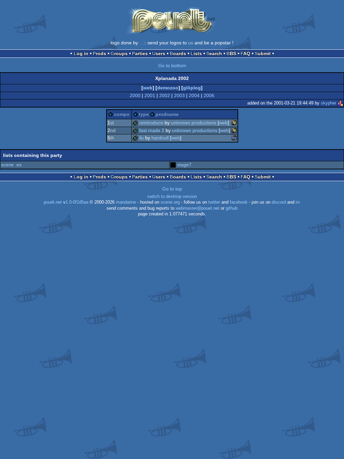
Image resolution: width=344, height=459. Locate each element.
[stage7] (173, 164)
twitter (214, 202)
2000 (135, 95)
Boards (178, 53)
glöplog (192, 87)
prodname (167, 114)
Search (214, 53)
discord (279, 202)
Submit (263, 53)
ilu (141, 137)
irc (298, 202)
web (148, 87)
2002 (164, 95)
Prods (99, 53)
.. (140, 42)
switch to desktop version (172, 196)
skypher (328, 103)
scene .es (11, 164)
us (190, 42)
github (232, 208)
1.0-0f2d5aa (77, 202)
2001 (149, 95)
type (144, 114)
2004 (194, 95)
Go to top (172, 189)
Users (158, 53)
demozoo (167, 87)
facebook (239, 202)
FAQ (245, 53)
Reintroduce (151, 122)
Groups (119, 53)
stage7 (184, 164)
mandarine (126, 202)
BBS (231, 53)
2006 (209, 95)
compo (122, 114)
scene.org (170, 202)
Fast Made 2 (151, 130)
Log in (81, 53)
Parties (140, 53)
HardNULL (160, 137)
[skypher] (340, 103)
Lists (196, 53)
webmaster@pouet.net (197, 208)
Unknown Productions (193, 122)
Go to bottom (172, 65)
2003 (179, 95)
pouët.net (53, 202)
